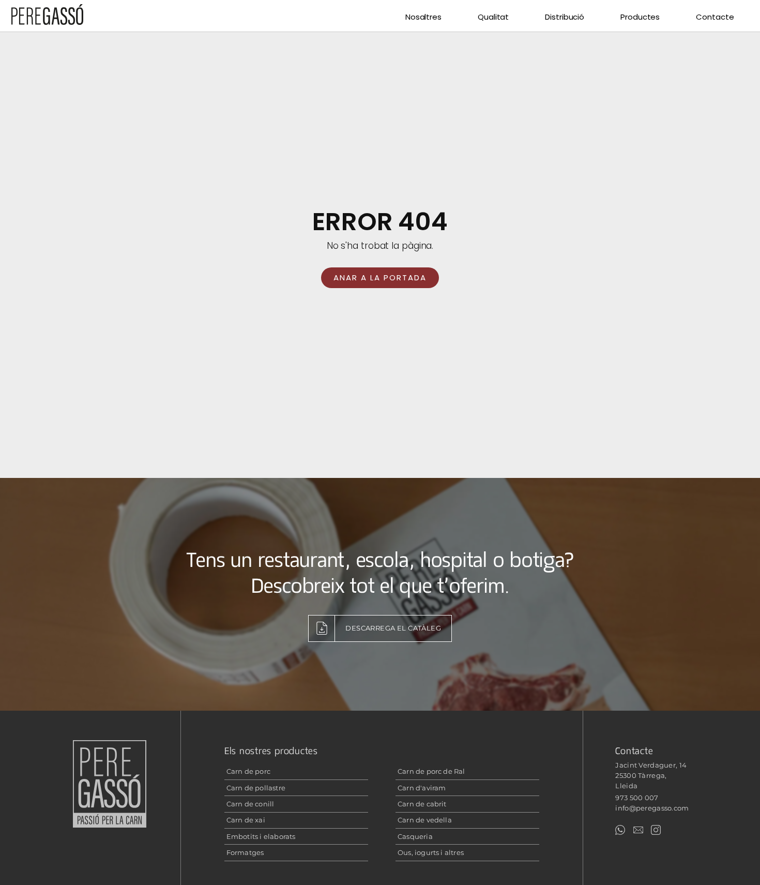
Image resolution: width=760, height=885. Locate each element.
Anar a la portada (380, 277)
